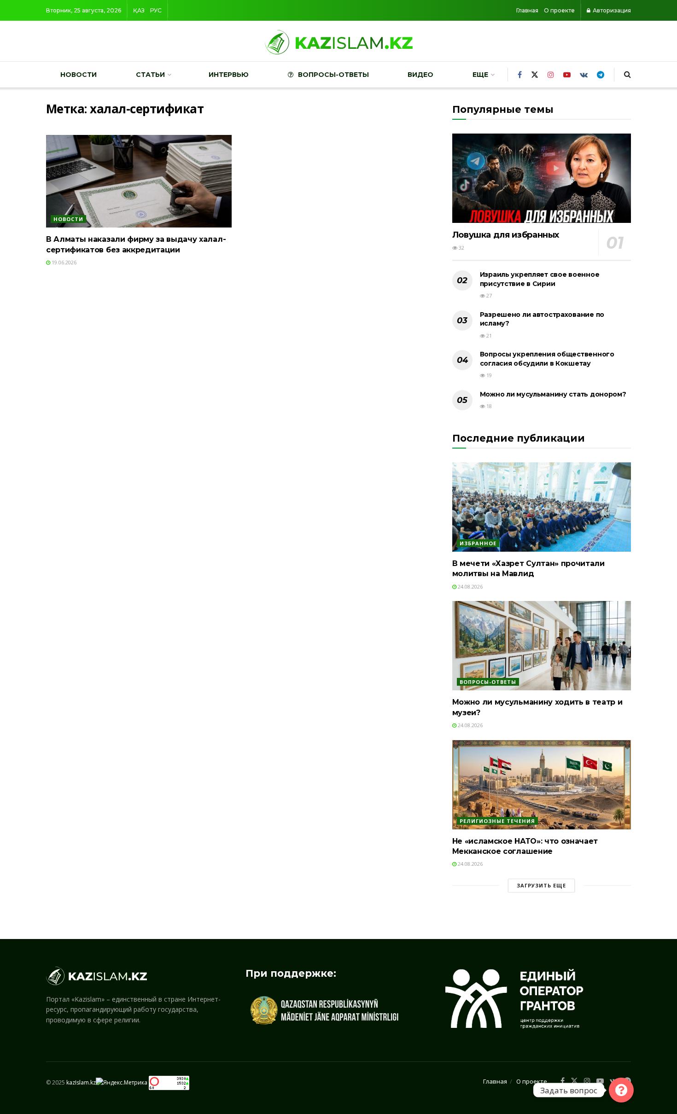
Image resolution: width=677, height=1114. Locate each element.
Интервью (229, 74)
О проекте (559, 10)
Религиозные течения (497, 820)
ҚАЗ (139, 10)
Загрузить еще (541, 885)
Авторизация (611, 10)
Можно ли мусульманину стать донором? (553, 394)
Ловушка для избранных (505, 235)
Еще (480, 74)
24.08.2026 (469, 586)
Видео (420, 74)
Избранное (478, 543)
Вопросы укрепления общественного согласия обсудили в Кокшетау (547, 358)
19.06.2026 (63, 262)
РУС (156, 10)
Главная (527, 10)
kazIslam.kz (81, 1082)
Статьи (150, 74)
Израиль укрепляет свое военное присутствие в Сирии (540, 279)
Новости (78, 74)
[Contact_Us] (621, 1090)
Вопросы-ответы (333, 74)
